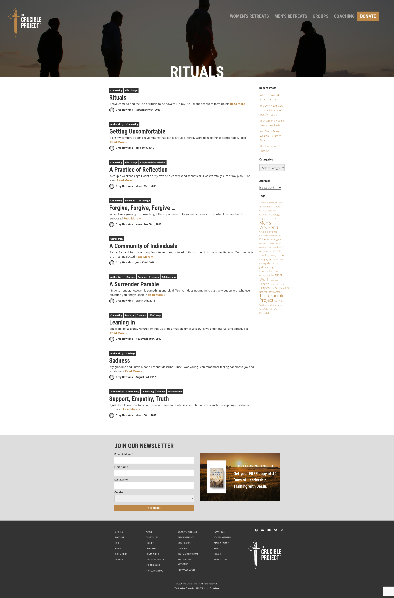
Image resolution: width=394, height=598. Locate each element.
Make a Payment (222, 543)
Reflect (263, 292)
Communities (152, 554)
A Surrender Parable (134, 284)
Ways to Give (220, 559)
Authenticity (117, 124)
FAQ (117, 543)
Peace (263, 284)
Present (271, 284)
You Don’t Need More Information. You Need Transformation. (272, 110)
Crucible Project (268, 231)
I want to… (219, 532)
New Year (274, 280)
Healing (264, 255)
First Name (121, 467)
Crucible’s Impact (155, 559)
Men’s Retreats (290, 16)
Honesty (273, 256)
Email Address (124, 454)
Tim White (278, 301)
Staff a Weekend (222, 537)
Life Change (131, 90)
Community (116, 238)
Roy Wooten (274, 292)
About (149, 532)
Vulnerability (268, 309)
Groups (320, 16)
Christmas (272, 211)
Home (118, 548)
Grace (280, 247)
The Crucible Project (271, 297)
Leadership (266, 271)
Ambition (262, 203)
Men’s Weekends (186, 537)
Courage (130, 277)
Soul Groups (184, 543)
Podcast (119, 537)
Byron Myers (273, 206)
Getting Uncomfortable (137, 131)
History (150, 543)
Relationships (169, 277)
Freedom (130, 200)
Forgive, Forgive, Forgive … (142, 208)
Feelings (142, 277)
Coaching (344, 16)
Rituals (117, 97)
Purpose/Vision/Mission (152, 162)
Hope (280, 255)
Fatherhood (263, 243)
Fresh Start (272, 247)
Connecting (116, 90)
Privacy (119, 559)
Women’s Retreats (249, 16)
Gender (118, 492)
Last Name (121, 479)
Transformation (277, 305)
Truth (261, 309)
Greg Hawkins (124, 109)
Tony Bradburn (265, 305)
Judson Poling (266, 267)
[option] (197, 38)
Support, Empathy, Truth (139, 398)
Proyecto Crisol (154, 570)
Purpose (280, 284)
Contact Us (121, 554)
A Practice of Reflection (138, 169)
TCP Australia (153, 565)
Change (263, 210)
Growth (276, 251)
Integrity (263, 259)
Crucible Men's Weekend (268, 222)
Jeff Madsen (273, 259)
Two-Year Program (188, 554)
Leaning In (122, 322)
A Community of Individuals (143, 246)
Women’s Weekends (187, 532)
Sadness (119, 360)
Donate (368, 16)
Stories (119, 532)
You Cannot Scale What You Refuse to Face (270, 136)
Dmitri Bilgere (274, 239)
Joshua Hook (272, 263)
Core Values (152, 537)
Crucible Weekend (267, 235)
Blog (216, 548)
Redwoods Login (186, 569)
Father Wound (275, 243)
